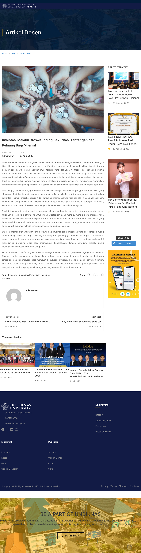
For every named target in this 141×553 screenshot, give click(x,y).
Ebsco (4, 457)
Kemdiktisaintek (103, 420)
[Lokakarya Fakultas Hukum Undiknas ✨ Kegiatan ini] (127, 226)
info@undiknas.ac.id (15, 423)
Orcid (51, 463)
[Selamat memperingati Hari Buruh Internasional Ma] (127, 231)
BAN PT (99, 415)
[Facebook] (89, 275)
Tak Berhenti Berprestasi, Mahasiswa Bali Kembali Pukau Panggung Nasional (123, 203)
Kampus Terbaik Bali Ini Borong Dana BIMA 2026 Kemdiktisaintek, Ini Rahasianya (86, 373)
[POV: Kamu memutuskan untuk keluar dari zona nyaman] (127, 221)
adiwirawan (8, 156)
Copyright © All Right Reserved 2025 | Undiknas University (31, 486)
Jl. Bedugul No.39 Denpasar (18, 412)
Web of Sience (55, 457)
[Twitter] (95, 275)
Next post (96, 317)
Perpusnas (100, 426)
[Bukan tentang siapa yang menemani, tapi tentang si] (111, 226)
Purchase (134, 486)
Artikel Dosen (26, 53)
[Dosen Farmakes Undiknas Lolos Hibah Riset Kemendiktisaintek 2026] (52, 355)
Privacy (104, 486)
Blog (13, 53)
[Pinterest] (102, 275)
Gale (3, 463)
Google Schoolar (9, 469)
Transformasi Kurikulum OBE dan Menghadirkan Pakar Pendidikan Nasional (123, 94)
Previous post (11, 317)
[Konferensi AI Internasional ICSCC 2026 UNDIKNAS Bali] (17, 355)
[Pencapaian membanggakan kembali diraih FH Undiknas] (119, 231)
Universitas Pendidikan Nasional (33, 275)
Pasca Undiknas (103, 431)
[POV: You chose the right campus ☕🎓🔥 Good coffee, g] (135, 226)
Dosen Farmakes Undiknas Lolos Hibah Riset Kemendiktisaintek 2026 (52, 372)
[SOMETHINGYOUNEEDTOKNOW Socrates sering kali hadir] (119, 226)
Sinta (50, 469)
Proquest (5, 452)
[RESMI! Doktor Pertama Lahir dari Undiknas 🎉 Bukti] (119, 221)
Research (12, 275)
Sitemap (123, 486)
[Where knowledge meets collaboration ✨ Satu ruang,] (111, 221)
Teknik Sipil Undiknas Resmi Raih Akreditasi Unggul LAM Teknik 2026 (122, 140)
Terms (113, 486)
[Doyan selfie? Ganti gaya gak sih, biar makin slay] (135, 221)
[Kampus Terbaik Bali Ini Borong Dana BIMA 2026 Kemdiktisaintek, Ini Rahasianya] (88, 355)
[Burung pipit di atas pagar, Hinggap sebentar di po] (135, 231)
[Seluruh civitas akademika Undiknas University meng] (111, 231)
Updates (6, 278)
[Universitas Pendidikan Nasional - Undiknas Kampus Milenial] (19, 6)
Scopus (52, 452)
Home (4, 53)
